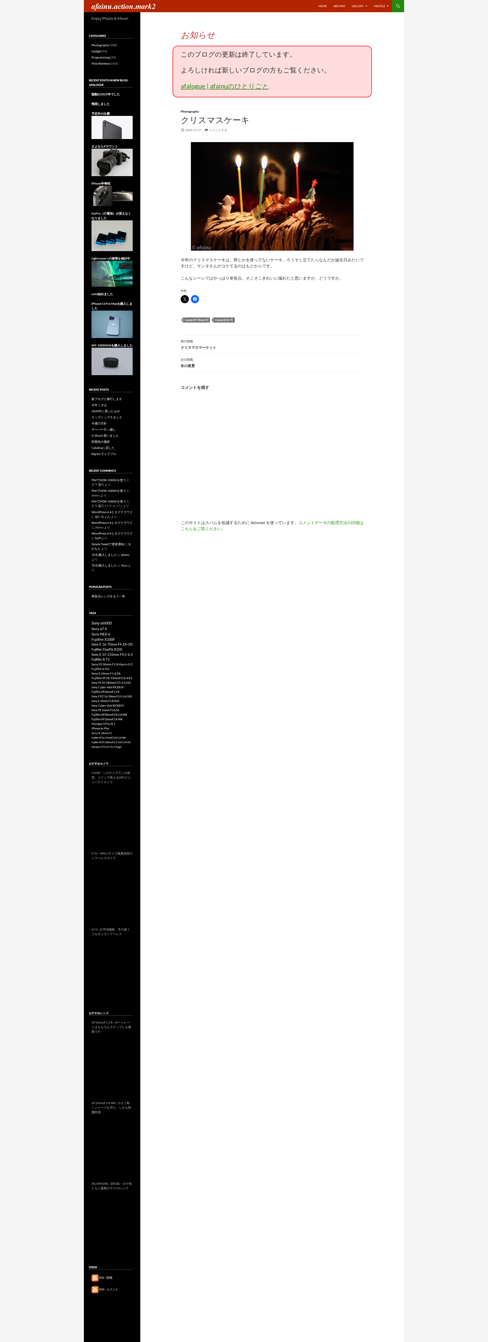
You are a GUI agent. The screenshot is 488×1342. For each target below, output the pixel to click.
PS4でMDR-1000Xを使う (109, 480)
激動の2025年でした (106, 94)
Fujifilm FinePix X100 (107, 649)
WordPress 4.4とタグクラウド (112, 512)
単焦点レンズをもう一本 (108, 596)
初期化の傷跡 (101, 442)
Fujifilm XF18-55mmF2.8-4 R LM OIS (116, 678)
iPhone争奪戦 (101, 183)
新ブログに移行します (107, 399)
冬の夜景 (188, 363)
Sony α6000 (102, 623)
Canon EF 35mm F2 (196, 320)
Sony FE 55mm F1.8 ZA (105, 710)
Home (322, 6)
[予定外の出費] (112, 127)
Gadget (96, 51)
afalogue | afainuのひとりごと (225, 86)
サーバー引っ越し (104, 429)
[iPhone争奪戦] (112, 195)
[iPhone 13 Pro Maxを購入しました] (112, 324)
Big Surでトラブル (104, 454)
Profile (379, 6)
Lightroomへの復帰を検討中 (111, 258)
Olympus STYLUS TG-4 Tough (106, 746)
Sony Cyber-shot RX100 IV (108, 705)
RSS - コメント (108, 1289)
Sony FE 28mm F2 (102, 733)
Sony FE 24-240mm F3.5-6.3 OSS (111, 682)
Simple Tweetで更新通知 (108, 544)
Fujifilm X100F (103, 639)
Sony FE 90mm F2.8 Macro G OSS (114, 664)
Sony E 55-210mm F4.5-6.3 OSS (116, 654)
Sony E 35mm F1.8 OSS (105, 701)
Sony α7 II (99, 629)
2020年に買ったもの (106, 411)
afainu (125, 555)
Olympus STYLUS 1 (103, 723)
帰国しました (101, 104)
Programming (101, 57)
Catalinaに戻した (103, 448)
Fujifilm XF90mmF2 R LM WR (109, 714)
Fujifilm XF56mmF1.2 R (105, 691)
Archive (339, 6)
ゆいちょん (102, 516)
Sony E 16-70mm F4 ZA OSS (113, 644)
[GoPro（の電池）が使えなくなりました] (112, 235)
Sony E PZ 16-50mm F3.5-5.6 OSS (112, 696)
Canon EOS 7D (224, 320)
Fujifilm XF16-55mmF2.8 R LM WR (109, 737)
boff (98, 538)
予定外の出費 (101, 113)
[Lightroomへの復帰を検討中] (112, 273)
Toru (124, 565)
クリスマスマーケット (198, 344)
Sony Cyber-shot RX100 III (108, 687)
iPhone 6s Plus (100, 728)
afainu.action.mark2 (124, 6)
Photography (190, 111)
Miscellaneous (101, 63)
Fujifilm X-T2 (101, 659)
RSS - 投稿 (105, 1277)
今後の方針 (99, 423)
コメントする (218, 130)
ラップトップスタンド (107, 417)
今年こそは (99, 405)
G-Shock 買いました (105, 435)
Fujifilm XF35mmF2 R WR (107, 719)
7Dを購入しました (104, 555)
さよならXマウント (105, 146)
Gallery (358, 6)
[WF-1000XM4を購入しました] (112, 361)
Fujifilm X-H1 (100, 669)
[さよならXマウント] (112, 162)
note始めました (102, 294)
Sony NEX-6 (101, 634)
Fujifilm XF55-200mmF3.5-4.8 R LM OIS (111, 742)
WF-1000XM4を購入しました (112, 345)
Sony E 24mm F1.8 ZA (106, 673)
